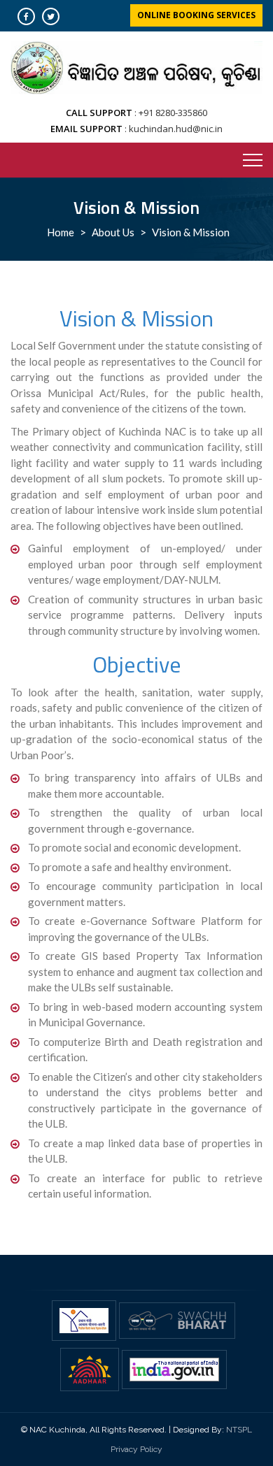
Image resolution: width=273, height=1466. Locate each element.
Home (60, 232)
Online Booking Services (196, 15)
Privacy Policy (136, 1449)
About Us (113, 232)
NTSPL (239, 1430)
